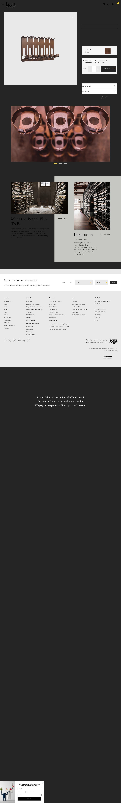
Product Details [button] (86, 86)
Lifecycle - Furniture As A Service (59, 326)
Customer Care (76, 307)
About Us (29, 301)
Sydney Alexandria (100, 309)
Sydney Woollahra (100, 312)
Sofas (5, 307)
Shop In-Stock (8, 301)
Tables (5, 309)
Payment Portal (53, 312)
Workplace (29, 326)
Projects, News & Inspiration (34, 307)
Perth (96, 320)
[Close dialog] (43, 783)
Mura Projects (30, 320)
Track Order (52, 307)
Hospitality (29, 329)
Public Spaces (30, 334)
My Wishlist (52, 317)
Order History (53, 304)
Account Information (55, 301)
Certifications (30, 315)
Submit (114, 282)
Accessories (7, 317)
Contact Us (98, 304)
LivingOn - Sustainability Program (59, 324)
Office (5, 312)
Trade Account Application (57, 315)
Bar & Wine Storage (93, 13)
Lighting (6, 315)
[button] (99, 50)
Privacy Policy (107, 350)
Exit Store (6, 323)
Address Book (53, 309)
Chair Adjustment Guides (79, 309)
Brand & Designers (9, 325)
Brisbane (97, 317)
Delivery (74, 301)
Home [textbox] (63, 282)
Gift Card (6, 328)
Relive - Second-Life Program (58, 329)
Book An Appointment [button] (78, 315)
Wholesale (29, 312)
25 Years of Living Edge (33, 304)
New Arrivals (7, 320)
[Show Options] (40, 795)
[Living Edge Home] (11, 5)
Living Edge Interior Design (34, 309)
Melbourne (98, 314)
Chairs (5, 304)
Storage (84, 13)
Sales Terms (75, 312)
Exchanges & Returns (78, 304)
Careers (28, 317)
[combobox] (67, 282)
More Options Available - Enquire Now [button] (92, 79)
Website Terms (114, 350)
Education (29, 332)
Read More (63, 219)
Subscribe (29, 799)
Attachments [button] (85, 91)
